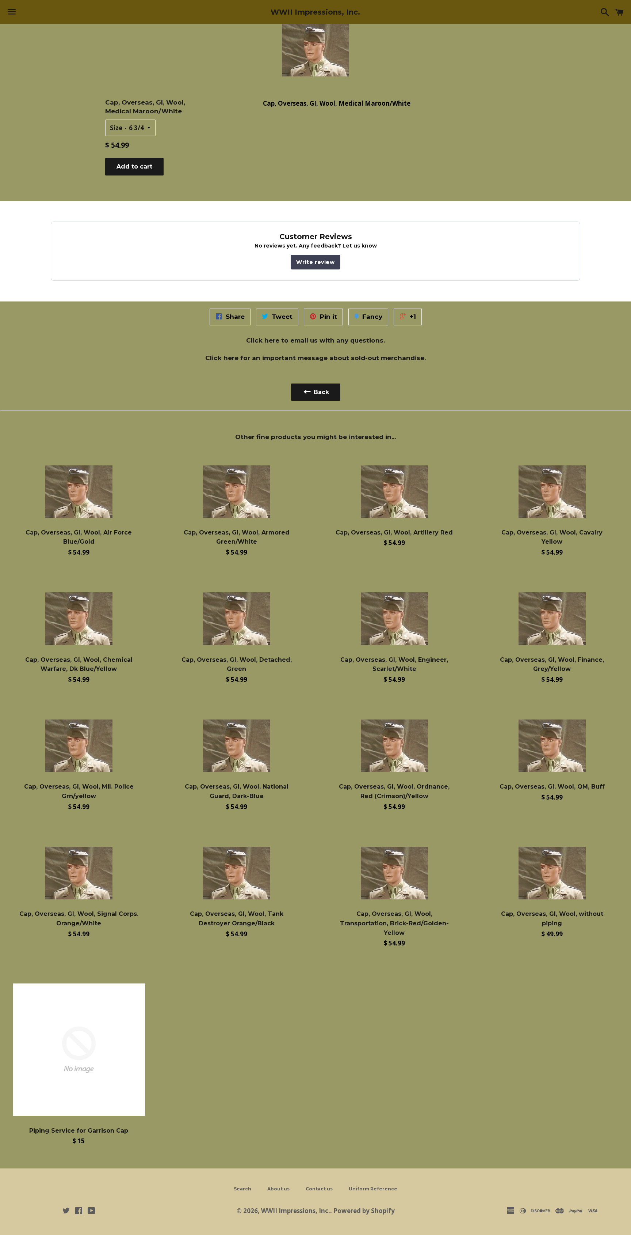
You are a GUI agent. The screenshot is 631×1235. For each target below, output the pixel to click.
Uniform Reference (373, 1188)
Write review (315, 262)
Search (242, 1188)
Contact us (319, 1188)
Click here (262, 340)
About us (278, 1188)
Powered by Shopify (364, 1210)
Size (116, 128)
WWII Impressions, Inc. (315, 12)
